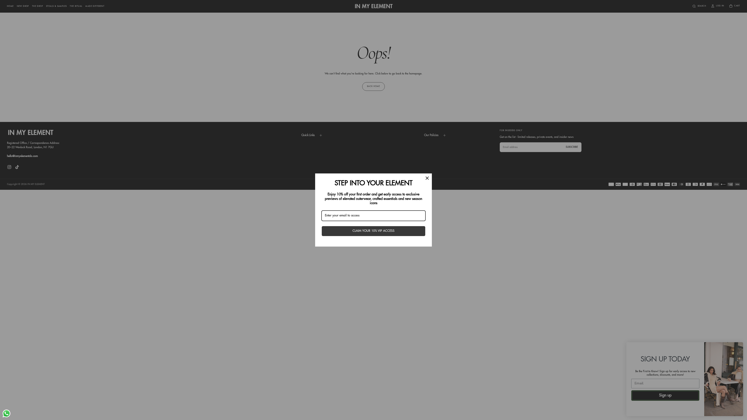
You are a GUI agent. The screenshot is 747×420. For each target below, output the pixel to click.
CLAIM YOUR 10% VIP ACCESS (373, 231)
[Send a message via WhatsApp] (6, 413)
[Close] (427, 178)
